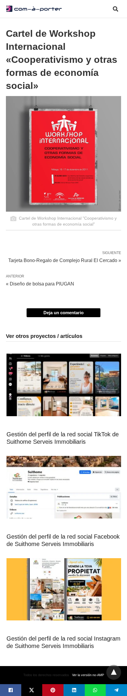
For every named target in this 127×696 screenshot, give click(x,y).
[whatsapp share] (95, 690)
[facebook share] (10, 690)
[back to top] (113, 672)
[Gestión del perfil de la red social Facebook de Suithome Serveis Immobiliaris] (63, 487)
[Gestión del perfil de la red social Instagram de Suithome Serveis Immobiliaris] (63, 589)
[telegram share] (116, 690)
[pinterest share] (53, 690)
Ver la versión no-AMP (88, 675)
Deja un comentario (63, 312)
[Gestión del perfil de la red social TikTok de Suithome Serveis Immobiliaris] (63, 385)
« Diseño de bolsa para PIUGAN (40, 283)
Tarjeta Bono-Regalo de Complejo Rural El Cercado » (64, 260)
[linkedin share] (74, 690)
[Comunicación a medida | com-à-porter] (34, 8)
